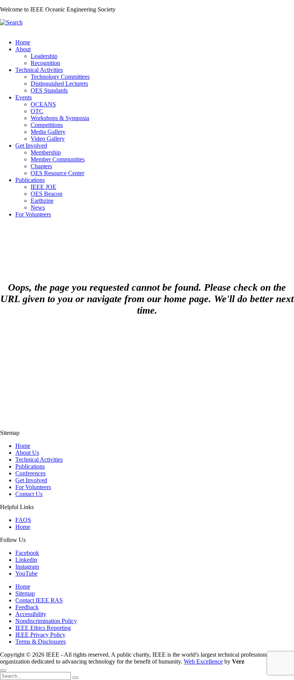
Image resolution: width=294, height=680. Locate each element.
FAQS (23, 520)
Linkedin (26, 559)
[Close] (3, 670)
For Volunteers (33, 487)
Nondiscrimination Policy (46, 621)
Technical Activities (39, 459)
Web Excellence (203, 661)
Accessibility (30, 614)
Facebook (27, 553)
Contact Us (28, 494)
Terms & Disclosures (40, 641)
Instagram (27, 566)
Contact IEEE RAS (39, 600)
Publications (30, 466)
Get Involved (31, 480)
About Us (27, 452)
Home (22, 445)
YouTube (26, 573)
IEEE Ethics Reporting (43, 628)
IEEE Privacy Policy (40, 634)
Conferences (30, 473)
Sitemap (25, 593)
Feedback (27, 607)
